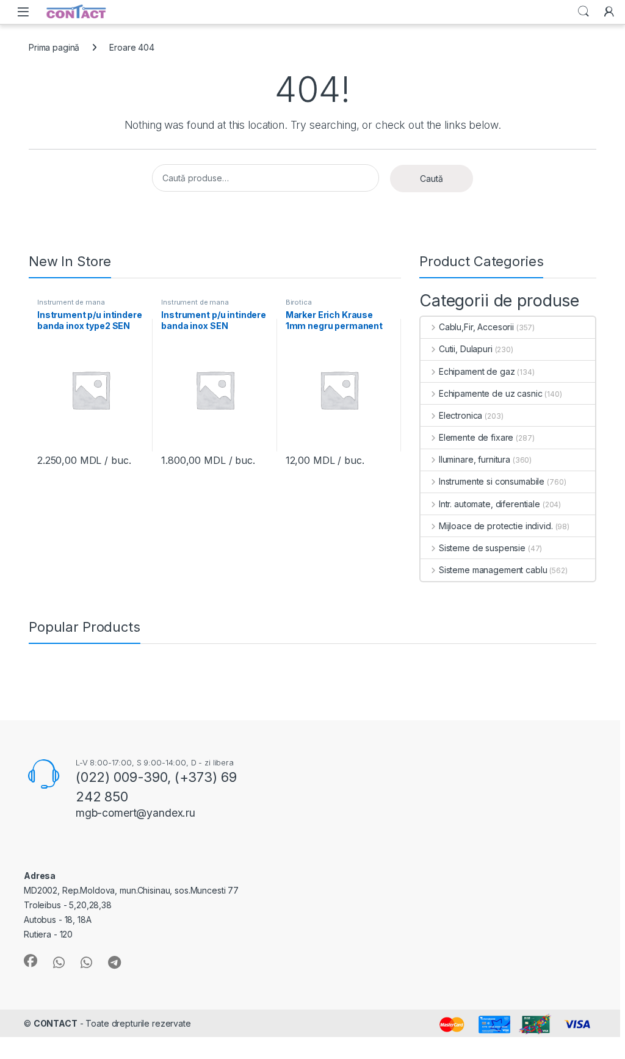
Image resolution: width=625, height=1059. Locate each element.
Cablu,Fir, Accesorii (476, 327)
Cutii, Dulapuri (466, 349)
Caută (431, 178)
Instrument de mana (70, 302)
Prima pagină (54, 47)
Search (583, 11)
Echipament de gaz (477, 371)
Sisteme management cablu (493, 570)
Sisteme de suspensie (482, 548)
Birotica (299, 302)
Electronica (460, 415)
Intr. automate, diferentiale (489, 504)
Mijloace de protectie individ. (496, 526)
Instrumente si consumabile (491, 481)
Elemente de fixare (476, 437)
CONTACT (56, 1023)
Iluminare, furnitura (474, 459)
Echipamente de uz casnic (490, 393)
